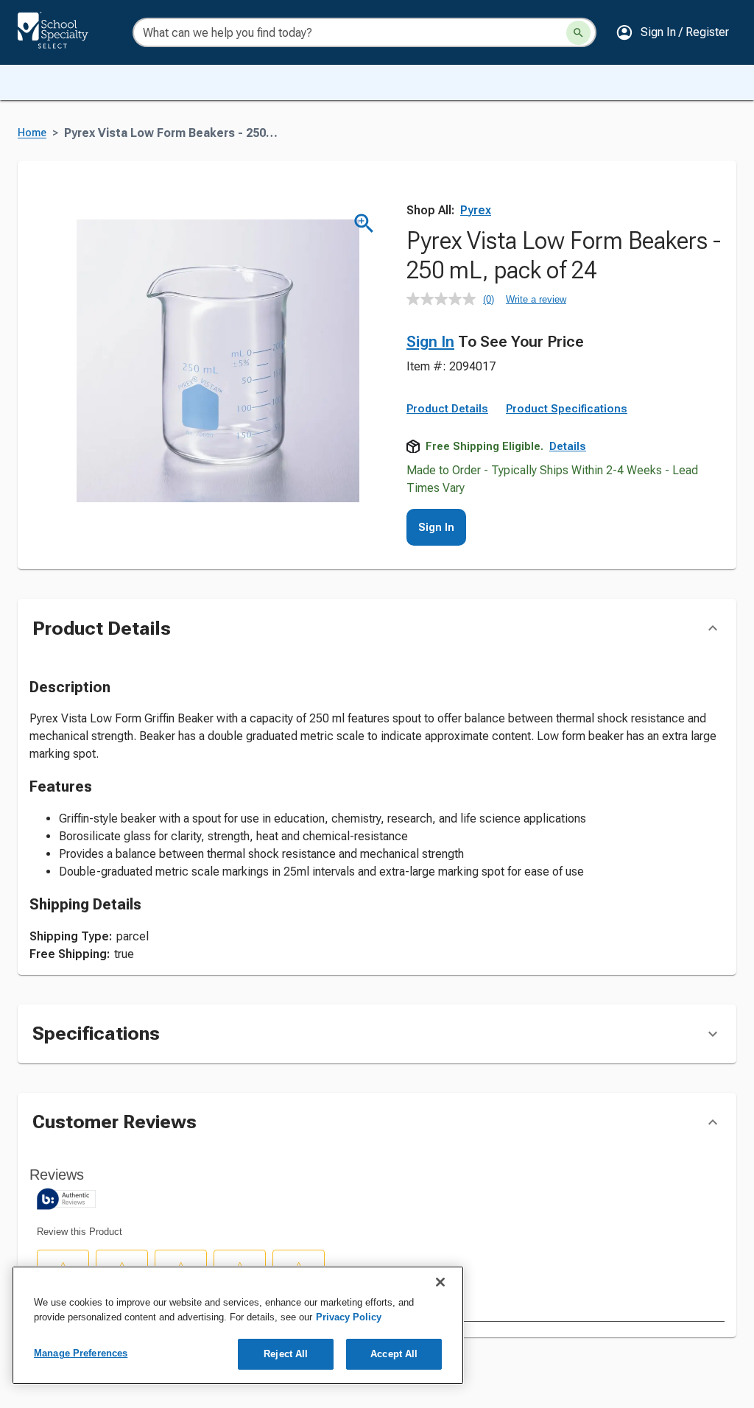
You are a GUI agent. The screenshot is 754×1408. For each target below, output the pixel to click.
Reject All (286, 1353)
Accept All (393, 1353)
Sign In (430, 342)
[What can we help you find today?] (578, 33)
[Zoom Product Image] (364, 223)
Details (567, 446)
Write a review (536, 299)
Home (32, 133)
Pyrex (475, 210)
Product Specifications (566, 408)
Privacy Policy (348, 1317)
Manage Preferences (80, 1353)
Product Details (447, 408)
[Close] (440, 1282)
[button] (672, 32)
